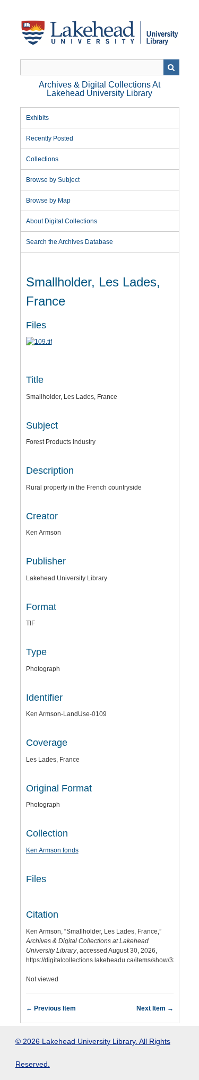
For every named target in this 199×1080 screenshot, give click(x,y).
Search (171, 67)
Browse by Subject (53, 180)
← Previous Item (51, 1008)
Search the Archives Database (69, 242)
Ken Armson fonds (52, 850)
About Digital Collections (61, 221)
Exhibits (37, 117)
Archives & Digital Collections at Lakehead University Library (99, 89)
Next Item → (155, 1008)
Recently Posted (49, 138)
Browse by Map (48, 200)
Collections (42, 159)
